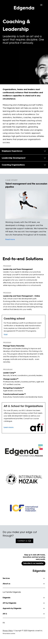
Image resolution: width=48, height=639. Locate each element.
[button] (24, 151)
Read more (10, 239)
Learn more (8, 427)
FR (4, 623)
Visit (5, 335)
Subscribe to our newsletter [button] (33, 563)
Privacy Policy (8, 631)
